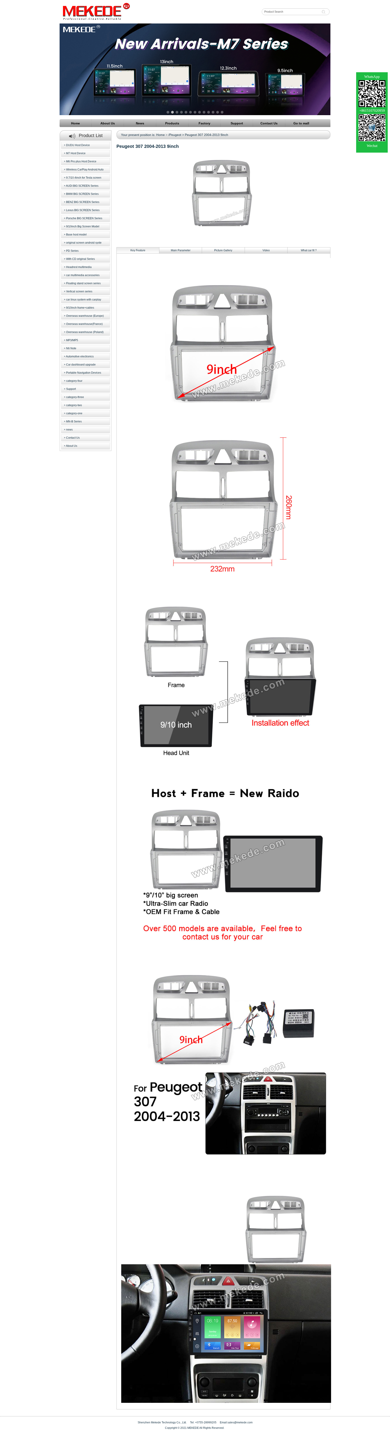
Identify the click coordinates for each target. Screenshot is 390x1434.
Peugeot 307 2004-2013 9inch (206, 135)
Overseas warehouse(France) (84, 324)
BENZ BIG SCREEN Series (82, 202)
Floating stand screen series (83, 283)
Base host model (76, 234)
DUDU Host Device (78, 145)
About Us (71, 445)
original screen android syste (84, 242)
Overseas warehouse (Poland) (85, 332)
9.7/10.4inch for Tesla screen (83, 177)
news (69, 429)
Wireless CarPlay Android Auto (85, 169)
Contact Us (73, 437)
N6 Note (71, 348)
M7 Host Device (76, 153)
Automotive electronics (80, 356)
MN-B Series (74, 421)
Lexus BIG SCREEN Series (83, 210)
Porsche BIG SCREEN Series (84, 218)
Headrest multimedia (79, 267)
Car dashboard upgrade (81, 364)
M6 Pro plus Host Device (81, 161)
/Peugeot (174, 135)
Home (160, 135)
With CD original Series (80, 259)
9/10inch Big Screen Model (82, 226)
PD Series (72, 250)
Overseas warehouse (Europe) (85, 315)
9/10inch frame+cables (80, 307)
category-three (75, 397)
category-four (74, 380)
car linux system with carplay (83, 299)
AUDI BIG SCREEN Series (82, 185)
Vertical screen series (79, 291)
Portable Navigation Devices (83, 372)
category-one (74, 413)
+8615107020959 (372, 110)
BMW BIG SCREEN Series (82, 194)
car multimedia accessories (83, 275)
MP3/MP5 (72, 340)
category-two (74, 405)
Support (71, 389)
